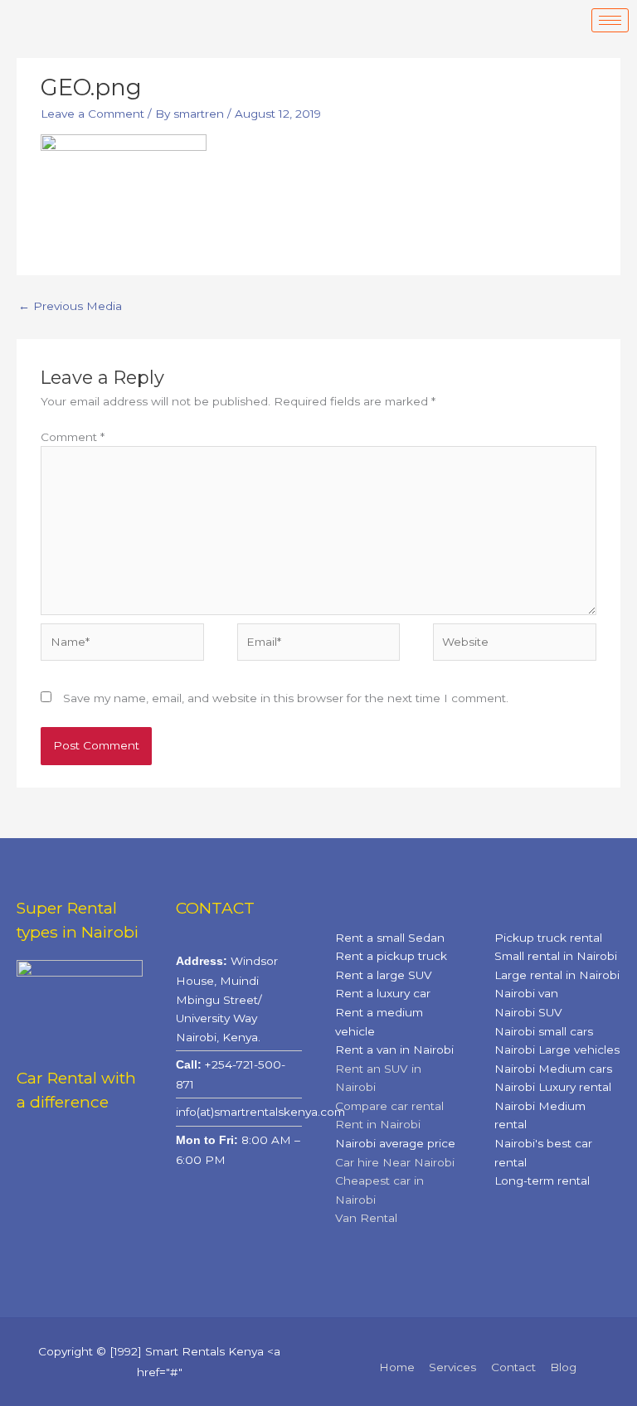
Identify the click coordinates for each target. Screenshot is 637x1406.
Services (452, 1367)
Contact (513, 1367)
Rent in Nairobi (378, 1124)
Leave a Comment (92, 113)
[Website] (514, 645)
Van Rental (366, 1217)
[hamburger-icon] (610, 20)
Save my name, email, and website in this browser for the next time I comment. (285, 698)
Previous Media (70, 306)
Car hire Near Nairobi (395, 1162)
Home (397, 1367)
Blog (563, 1367)
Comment (73, 437)
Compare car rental (389, 1106)
